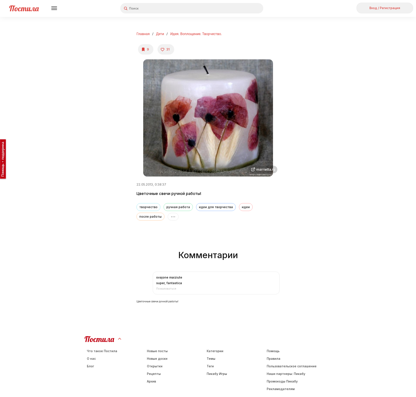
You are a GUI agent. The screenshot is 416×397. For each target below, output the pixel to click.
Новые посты (157, 351)
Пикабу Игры (217, 374)
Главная (143, 34)
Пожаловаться (166, 288)
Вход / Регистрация (384, 8)
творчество (148, 207)
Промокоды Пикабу (282, 381)
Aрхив (151, 381)
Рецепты (154, 374)
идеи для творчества (216, 207)
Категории (215, 351)
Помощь (273, 351)
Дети (160, 34)
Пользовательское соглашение (292, 366)
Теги (210, 366)
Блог (90, 366)
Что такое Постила (102, 351)
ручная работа (178, 207)
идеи (246, 207)
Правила (273, 358)
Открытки (154, 366)
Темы (211, 358)
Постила (24, 8)
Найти (244, 8)
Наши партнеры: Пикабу (286, 374)
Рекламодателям (281, 389)
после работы (150, 216)
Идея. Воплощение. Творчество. (196, 34)
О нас (91, 358)
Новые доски (157, 358)
